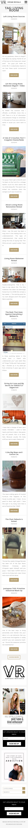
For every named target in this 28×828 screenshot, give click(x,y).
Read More (14, 75)
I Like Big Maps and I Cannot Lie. (14, 453)
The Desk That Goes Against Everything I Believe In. (14, 314)
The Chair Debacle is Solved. (14, 520)
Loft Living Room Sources (14, 16)
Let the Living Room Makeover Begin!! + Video (14, 85)
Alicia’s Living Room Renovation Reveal (14, 206)
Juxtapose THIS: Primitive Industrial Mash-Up (14, 589)
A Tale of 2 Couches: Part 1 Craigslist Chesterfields (14, 139)
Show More (14, 657)
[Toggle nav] (26, 2)
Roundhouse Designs (14, 824)
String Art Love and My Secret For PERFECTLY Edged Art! (14, 385)
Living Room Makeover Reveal (14, 259)
